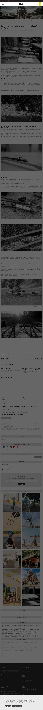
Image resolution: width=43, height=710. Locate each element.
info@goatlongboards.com (13, 1)
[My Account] (37, 1)
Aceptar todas (8, 706)
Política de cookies (27, 702)
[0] (40, 4)
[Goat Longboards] (20, 4)
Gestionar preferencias (17, 706)
